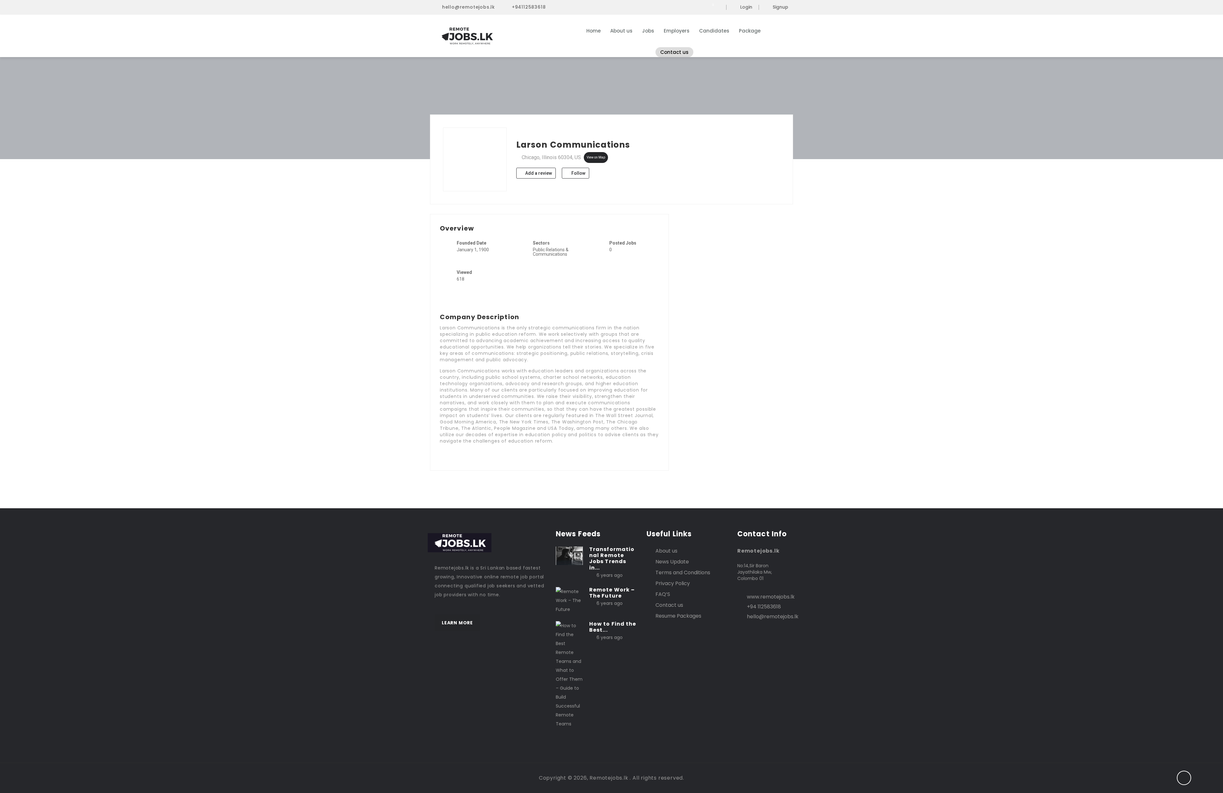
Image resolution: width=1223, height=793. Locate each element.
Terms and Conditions (682, 572)
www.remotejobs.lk (771, 596)
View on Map (596, 157)
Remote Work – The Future (612, 592)
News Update (672, 561)
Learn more (457, 623)
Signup (780, 7)
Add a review (538, 173)
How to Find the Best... (612, 627)
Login (746, 7)
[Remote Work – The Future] (569, 600)
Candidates (714, 30)
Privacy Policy (672, 583)
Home (593, 30)
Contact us (674, 52)
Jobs (648, 30)
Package (750, 30)
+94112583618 (529, 7)
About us (621, 30)
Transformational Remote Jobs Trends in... (611, 558)
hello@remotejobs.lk (468, 7)
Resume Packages (678, 616)
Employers (677, 30)
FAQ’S (662, 594)
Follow (577, 173)
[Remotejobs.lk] (497, 36)
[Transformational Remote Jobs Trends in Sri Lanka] (569, 555)
